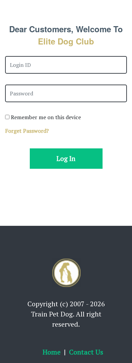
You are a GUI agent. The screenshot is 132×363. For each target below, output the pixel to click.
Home (52, 352)
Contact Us (86, 352)
